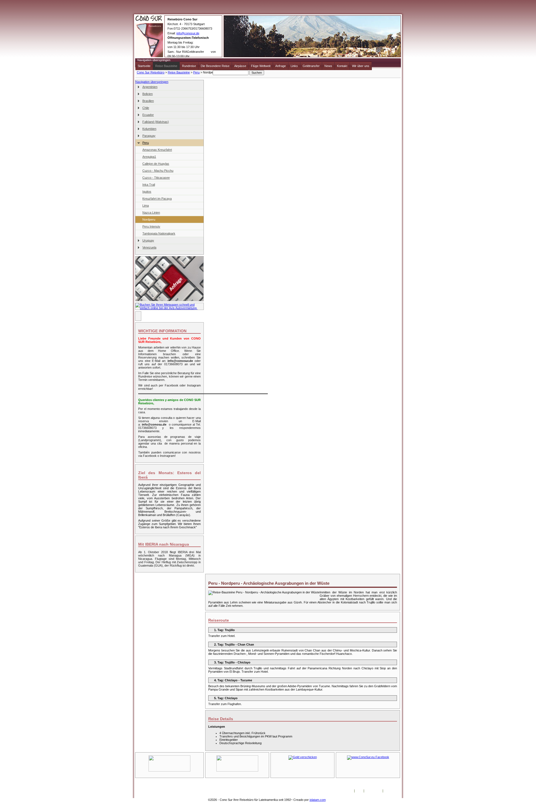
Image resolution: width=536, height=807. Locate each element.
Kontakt (342, 66)
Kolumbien (149, 128)
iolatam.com (318, 799)
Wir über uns (360, 66)
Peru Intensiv (151, 226)
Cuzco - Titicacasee (156, 177)
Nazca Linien (151, 212)
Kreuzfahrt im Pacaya (157, 198)
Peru (196, 72)
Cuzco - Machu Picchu (157, 170)
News (328, 66)
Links (294, 66)
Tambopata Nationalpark (158, 233)
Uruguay (148, 240)
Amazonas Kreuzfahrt (157, 149)
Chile (145, 107)
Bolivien (147, 93)
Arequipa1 (149, 156)
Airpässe (240, 66)
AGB (359, 790)
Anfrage (280, 66)
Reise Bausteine (166, 66)
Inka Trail (148, 184)
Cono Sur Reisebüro (150, 72)
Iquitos (146, 191)
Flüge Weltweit (261, 66)
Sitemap (390, 790)
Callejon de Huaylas (155, 163)
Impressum (373, 790)
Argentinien (149, 87)
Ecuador (148, 114)
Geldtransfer (311, 66)
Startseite (144, 66)
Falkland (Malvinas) (155, 121)
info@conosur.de (187, 33)
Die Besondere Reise (215, 66)
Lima (145, 205)
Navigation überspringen (153, 60)
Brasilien (148, 100)
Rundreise (189, 66)
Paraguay (148, 135)
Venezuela (149, 247)
